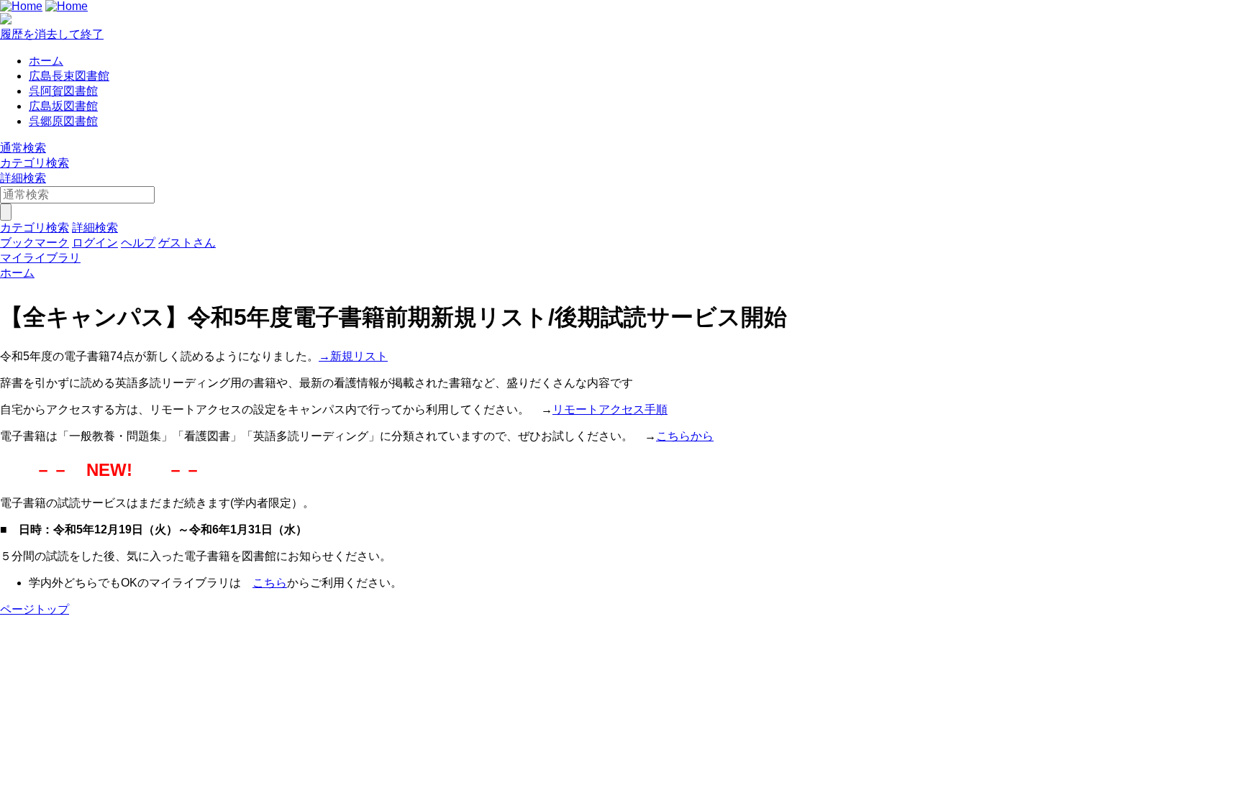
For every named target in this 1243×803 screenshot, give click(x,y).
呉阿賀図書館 (63, 91)
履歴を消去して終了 (52, 34)
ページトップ (34, 609)
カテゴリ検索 (34, 163)
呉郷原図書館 (63, 121)
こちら (269, 583)
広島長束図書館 (69, 76)
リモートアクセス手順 (610, 409)
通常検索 (23, 148)
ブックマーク (34, 243)
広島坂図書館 (63, 106)
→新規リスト (353, 356)
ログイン (95, 243)
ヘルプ (138, 243)
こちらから (685, 436)
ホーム (46, 61)
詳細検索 (23, 178)
